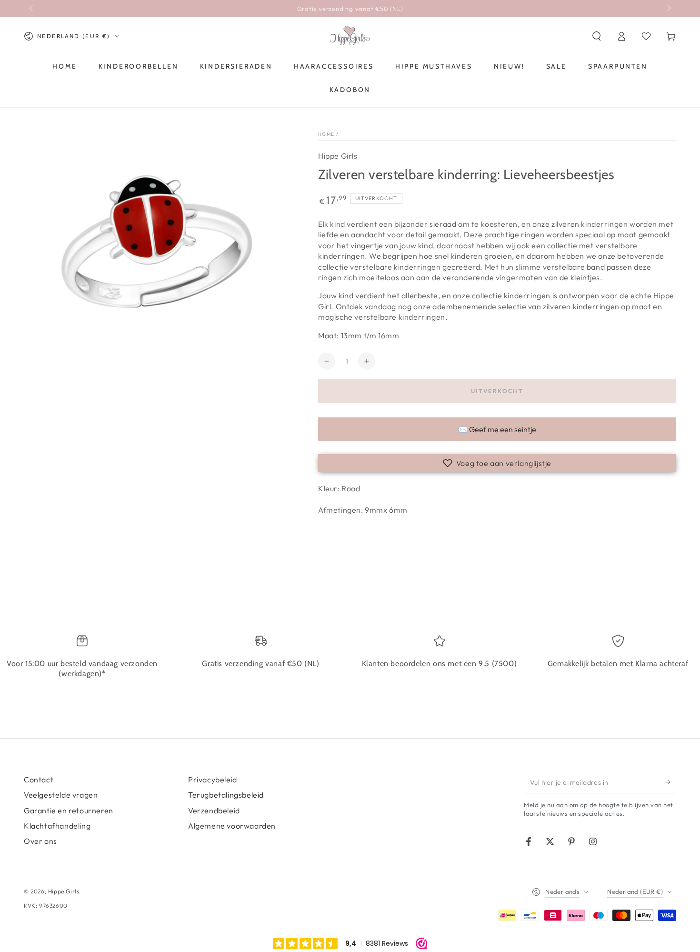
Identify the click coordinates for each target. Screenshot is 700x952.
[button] (596, 36)
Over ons (40, 841)
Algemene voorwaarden (232, 825)
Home (326, 134)
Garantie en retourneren (68, 810)
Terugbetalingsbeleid (226, 795)
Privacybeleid (212, 779)
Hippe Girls (338, 156)
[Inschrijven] (670, 782)
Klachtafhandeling (57, 825)
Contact (38, 779)
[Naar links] (32, 8)
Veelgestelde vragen (61, 795)
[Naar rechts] (668, 8)
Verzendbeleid (214, 810)
